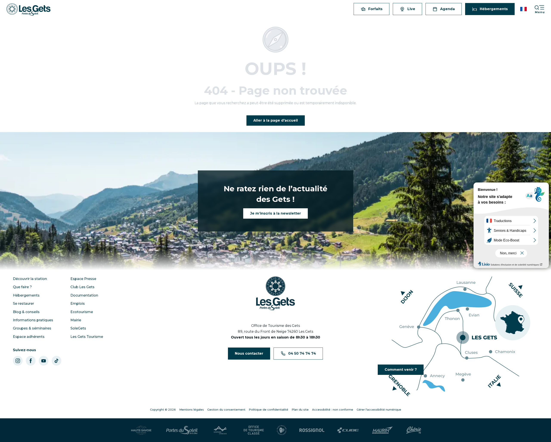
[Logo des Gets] (275, 294)
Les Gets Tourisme (86, 337)
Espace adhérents (29, 337)
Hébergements (26, 295)
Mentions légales (191, 409)
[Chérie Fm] (414, 430)
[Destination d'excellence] (281, 430)
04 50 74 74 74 (302, 353)
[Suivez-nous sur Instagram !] (18, 361)
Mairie (75, 320)
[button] (523, 9)
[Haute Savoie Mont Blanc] (141, 430)
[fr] (523, 9)
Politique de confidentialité (268, 409)
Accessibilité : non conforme (332, 409)
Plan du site (300, 409)
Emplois (77, 303)
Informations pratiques (33, 320)
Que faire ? (22, 287)
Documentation (84, 295)
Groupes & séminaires (32, 328)
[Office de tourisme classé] (254, 430)
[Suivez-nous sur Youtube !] (43, 361)
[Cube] (348, 430)
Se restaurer (23, 303)
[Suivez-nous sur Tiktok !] (56, 361)
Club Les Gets (82, 287)
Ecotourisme (81, 312)
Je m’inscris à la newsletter (275, 213)
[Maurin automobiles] (382, 430)
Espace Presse (83, 279)
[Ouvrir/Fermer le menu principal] (542, 9)
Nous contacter (249, 353)
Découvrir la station (30, 279)
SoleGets (78, 328)
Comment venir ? (401, 370)
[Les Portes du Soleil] (182, 430)
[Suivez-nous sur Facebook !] (31, 361)
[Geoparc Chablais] (220, 430)
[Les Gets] (28, 9)
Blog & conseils (26, 312)
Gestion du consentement (226, 409)
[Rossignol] (311, 430)
